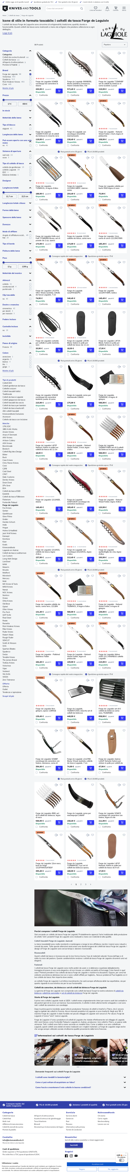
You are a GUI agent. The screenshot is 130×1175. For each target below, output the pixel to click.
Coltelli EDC (7, 383)
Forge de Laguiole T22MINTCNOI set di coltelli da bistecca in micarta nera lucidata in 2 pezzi (47, 134)
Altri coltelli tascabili (11, 411)
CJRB (5, 469)
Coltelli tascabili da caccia (13, 403)
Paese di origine (10, 343)
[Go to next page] (91, 884)
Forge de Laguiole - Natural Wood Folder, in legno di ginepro (110, 606)
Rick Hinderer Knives (11, 626)
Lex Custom (7, 556)
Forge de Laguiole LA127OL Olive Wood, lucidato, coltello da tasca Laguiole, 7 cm (48, 293)
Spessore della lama (12, 217)
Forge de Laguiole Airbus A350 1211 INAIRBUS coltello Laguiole (111, 656)
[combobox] (114, 44)
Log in (107, 10)
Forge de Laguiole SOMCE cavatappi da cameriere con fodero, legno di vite (111, 815)
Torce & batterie (40, 1121)
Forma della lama (11, 210)
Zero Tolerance (9, 680)
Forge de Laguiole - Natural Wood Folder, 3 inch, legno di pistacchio (111, 134)
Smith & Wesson (9, 643)
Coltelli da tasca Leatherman (14, 553)
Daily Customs (8, 477)
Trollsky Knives (9, 663)
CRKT (5, 474)
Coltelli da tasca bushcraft (13, 408)
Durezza (6, 224)
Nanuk (5, 590)
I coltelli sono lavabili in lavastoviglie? (52, 1077)
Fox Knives (7, 508)
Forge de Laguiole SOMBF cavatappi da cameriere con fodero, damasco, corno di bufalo (48, 761)
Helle (5, 525)
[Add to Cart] (59, 91)
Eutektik (6, 494)
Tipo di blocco (9, 125)
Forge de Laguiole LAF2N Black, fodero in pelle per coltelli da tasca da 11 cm (78, 343)
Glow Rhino (7, 516)
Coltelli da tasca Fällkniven (13, 497)
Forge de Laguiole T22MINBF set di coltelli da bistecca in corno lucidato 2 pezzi (111, 84)
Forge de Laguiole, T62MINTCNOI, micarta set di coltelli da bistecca (79, 711)
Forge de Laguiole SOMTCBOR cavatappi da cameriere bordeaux (78, 502)
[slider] (4, 100)
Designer (7, 180)
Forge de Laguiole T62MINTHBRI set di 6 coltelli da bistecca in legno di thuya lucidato (111, 447)
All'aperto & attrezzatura (44, 1116)
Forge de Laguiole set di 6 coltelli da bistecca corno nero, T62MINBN (110, 711)
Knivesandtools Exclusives (13, 414)
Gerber (5, 511)
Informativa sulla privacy (75, 1127)
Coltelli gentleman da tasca (14, 386)
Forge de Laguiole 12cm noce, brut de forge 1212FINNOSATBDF (48, 865)
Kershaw (6, 539)
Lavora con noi (103, 1124)
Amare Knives (8, 432)
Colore (6, 353)
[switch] (121, 1160)
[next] (123, 1051)
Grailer (5, 519)
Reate (5, 621)
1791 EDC (7, 426)
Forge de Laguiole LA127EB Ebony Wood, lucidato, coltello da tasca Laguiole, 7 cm (79, 761)
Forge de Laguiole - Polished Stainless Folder (48, 655)
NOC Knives (7, 592)
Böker (5, 454)
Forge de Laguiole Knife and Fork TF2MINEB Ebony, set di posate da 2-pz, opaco (48, 238)
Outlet (5, 689)
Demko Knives (8, 480)
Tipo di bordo (9, 244)
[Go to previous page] (71, 884)
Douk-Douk (7, 482)
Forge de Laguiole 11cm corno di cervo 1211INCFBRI (111, 237)
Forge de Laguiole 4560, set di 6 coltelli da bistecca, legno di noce (48, 815)
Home (4, 15)
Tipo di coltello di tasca (13, 163)
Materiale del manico (12, 273)
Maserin (6, 567)
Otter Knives (8, 609)
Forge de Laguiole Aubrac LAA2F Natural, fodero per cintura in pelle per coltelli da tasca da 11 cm (111, 761)
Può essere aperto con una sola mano (17, 141)
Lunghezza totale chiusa (14, 203)
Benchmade (7, 446)
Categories (7, 54)
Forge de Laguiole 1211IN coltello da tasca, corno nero (79, 237)
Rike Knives (7, 629)
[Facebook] (66, 1155)
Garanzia (69, 1119)
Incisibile (7, 336)
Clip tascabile (9, 295)
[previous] (38, 1051)
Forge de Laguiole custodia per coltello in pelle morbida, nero (47, 343)
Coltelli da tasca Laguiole (13, 397)
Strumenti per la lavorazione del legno (48, 1127)
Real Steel (7, 618)
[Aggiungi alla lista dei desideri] (61, 53)
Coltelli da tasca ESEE (11, 491)
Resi (67, 1121)
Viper (5, 668)
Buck (5, 457)
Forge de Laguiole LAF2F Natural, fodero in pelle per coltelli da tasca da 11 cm (47, 447)
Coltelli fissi (7, 1119)
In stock (6, 110)
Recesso (69, 1124)
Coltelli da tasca (14, 15)
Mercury (6, 578)
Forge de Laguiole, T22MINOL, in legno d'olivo (47, 187)
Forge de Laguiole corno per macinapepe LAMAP (79, 814)
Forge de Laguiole (10, 505)
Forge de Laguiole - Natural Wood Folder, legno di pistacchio (79, 656)
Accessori (7, 417)
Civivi (5, 466)
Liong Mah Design (10, 559)
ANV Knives (7, 437)
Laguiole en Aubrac (11, 550)
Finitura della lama (11, 251)
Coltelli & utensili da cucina (13, 1127)
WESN (5, 677)
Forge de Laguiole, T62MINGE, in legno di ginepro (108, 397)
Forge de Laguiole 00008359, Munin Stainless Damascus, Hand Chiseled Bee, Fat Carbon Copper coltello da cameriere (79, 84)
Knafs (5, 545)
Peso (5, 258)
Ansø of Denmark (10, 435)
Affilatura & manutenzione (13, 1124)
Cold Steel (7, 471)
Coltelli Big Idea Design (12, 452)
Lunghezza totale (11, 188)
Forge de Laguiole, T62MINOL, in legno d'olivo (78, 605)
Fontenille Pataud (10, 502)
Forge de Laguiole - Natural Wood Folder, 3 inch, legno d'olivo (79, 447)
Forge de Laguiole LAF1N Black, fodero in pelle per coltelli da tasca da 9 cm (109, 343)
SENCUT (6, 640)
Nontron (6, 595)
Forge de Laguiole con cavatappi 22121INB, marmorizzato (76, 134)
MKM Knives (8, 587)
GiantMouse (7, 514)
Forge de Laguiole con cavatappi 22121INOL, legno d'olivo (79, 552)
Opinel (5, 606)
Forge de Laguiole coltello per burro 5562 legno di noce (111, 187)
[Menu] (125, 1153)
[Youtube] (76, 1155)
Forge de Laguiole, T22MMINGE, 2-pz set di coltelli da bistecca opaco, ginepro (78, 865)
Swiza (5, 654)
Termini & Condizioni (74, 1130)
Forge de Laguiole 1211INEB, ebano (48, 501)
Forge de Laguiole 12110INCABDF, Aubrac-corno (77, 188)
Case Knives (8, 460)
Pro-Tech (6, 612)
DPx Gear (6, 485)
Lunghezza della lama (13, 134)
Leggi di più (7, 33)
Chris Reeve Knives (11, 463)
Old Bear (6, 604)
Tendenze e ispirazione (12, 692)
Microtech (7, 575)
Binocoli (37, 1124)
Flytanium (7, 499)
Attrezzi (6, 280)
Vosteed (6, 671)
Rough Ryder (8, 637)
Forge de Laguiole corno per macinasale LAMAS (79, 396)
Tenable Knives (9, 657)
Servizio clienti (71, 1116)
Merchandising (103, 1121)
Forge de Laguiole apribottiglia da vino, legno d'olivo (110, 552)
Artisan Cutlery (9, 440)
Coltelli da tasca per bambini (14, 405)
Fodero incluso (9, 319)
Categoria (7, 51)
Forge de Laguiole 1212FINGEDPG (75, 292)
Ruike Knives (8, 632)
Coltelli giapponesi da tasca (14, 400)
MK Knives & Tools (10, 584)
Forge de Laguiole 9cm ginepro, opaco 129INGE (46, 710)
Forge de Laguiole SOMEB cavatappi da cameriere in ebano (47, 84)
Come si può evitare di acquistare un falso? (55, 1082)
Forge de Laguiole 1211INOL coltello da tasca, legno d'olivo (48, 552)
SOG (4, 646)
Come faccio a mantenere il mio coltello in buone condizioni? (63, 1087)
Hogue (5, 528)
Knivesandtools (9, 547)
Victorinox (7, 666)
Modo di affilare (10, 231)
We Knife (6, 674)
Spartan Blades (9, 649)
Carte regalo (103, 1119)
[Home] (22, 8)
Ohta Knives (8, 601)
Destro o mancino (11, 304)
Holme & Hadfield (10, 530)
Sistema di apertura (12, 151)
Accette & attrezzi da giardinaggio (47, 1119)
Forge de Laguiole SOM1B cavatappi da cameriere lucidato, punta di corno (47, 397)
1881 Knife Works (10, 429)
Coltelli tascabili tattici (12, 391)
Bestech (6, 449)
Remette (6, 623)
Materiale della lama (12, 117)
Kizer (5, 542)
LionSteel (6, 561)
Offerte (6, 683)
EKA (4, 488)
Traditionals (7, 394)
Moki (4, 581)
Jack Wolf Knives (10, 533)
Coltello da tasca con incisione (15, 419)
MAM (5, 564)
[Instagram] (71, 1155)
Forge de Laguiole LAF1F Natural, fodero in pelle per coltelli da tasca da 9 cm (110, 865)
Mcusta (6, 570)
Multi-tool (6, 1121)
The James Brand (10, 660)
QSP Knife (7, 615)
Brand (5, 70)
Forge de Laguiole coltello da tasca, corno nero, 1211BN (48, 605)
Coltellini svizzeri (9, 388)
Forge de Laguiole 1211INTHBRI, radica (108, 292)
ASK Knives (7, 443)
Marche (6, 423)
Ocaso (5, 598)
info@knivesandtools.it (13, 1140)
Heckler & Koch (9, 522)
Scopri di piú (8, 696)
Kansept (6, 536)
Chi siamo (101, 1116)
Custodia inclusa (10, 326)
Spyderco (6, 652)
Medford (6, 573)
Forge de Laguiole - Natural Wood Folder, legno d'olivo (110, 501)
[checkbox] (30, 74)
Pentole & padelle (9, 1130)
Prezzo (6, 95)
